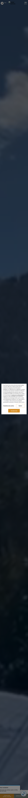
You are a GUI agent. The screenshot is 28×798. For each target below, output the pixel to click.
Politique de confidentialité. (17, 395)
